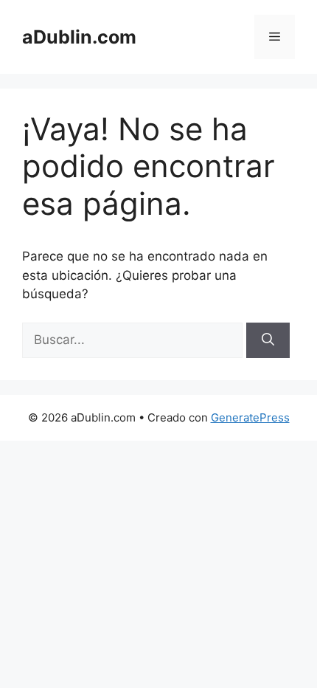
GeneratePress (250, 417)
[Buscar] (268, 340)
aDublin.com (79, 37)
